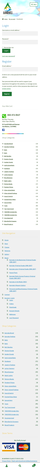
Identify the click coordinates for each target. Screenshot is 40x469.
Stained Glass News (10, 199)
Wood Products (8, 224)
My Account (6, 466)
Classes (7, 247)
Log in (6, 51)
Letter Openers (8, 175)
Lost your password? (8, 56)
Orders (11, 304)
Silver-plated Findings (10, 193)
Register (7, 94)
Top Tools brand (9, 209)
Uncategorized (8, 218)
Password (8, 39)
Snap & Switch (8, 196)
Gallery (7, 254)
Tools (5, 206)
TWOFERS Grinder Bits (10, 212)
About (6, 258)
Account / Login (10, 298)
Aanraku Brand (8, 143)
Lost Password (14, 318)
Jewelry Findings (9, 171)
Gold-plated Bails (9, 165)
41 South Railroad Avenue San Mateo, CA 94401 (11, 125)
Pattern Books (8, 184)
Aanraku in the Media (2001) (18, 282)
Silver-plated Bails (9, 190)
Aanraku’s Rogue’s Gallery (17, 285)
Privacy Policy (6, 461)
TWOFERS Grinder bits (10, 215)
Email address (9, 66)
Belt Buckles (7, 156)
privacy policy (6, 88)
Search (20, 466)
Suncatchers (8, 202)
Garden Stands (8, 162)
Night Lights (7, 181)
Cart (31, 464)
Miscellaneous (8, 178)
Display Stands (8, 159)
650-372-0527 (13, 114)
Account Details (14, 311)
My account (12, 19)
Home (6, 19)
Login (11, 300)
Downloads (12, 307)
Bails (5, 150)
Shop (6, 244)
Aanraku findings (9, 147)
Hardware (7, 168)
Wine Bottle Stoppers (10, 221)
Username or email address (14, 30)
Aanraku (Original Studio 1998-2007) (20, 265)
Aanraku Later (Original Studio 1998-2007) (22, 269)
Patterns (7, 251)
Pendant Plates (8, 187)
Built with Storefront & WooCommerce (24, 461)
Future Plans (13, 273)
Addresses (12, 314)
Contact (7, 294)
